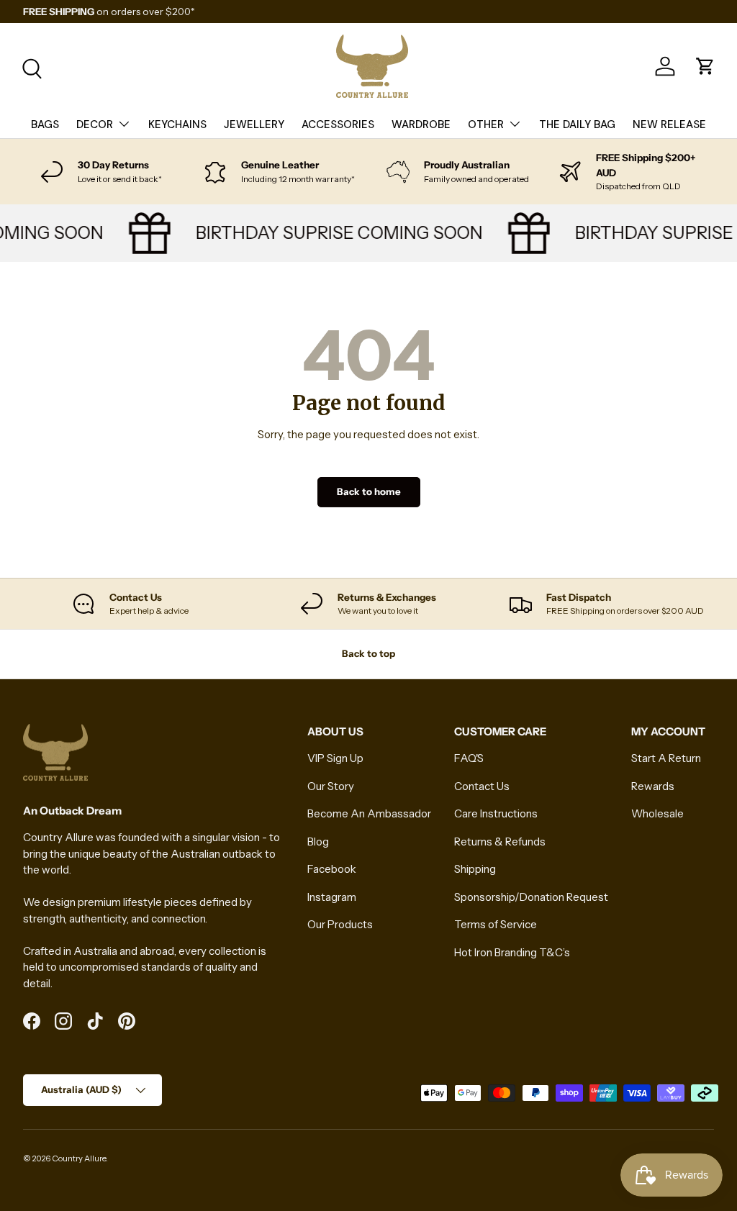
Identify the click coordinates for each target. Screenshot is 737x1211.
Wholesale (657, 813)
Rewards (652, 786)
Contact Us (482, 786)
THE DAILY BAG (577, 124)
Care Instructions (496, 813)
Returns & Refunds (500, 841)
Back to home (369, 491)
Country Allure (79, 1158)
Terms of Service (495, 924)
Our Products (340, 924)
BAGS (45, 124)
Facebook (331, 869)
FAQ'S (469, 758)
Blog (318, 841)
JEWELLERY (254, 124)
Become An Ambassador (369, 813)
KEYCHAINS (177, 124)
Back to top (368, 653)
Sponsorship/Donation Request (531, 897)
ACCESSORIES (338, 124)
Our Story (330, 786)
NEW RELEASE (669, 124)
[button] (705, 66)
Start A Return (666, 758)
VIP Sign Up (335, 758)
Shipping (475, 869)
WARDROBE (421, 124)
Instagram (331, 897)
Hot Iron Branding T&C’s (512, 952)
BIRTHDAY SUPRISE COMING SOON (333, 232)
